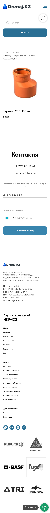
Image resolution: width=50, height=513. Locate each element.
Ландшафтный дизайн (12, 383)
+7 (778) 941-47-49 (25, 166)
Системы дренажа (11, 370)
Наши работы (8, 341)
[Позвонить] (44, 507)
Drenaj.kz (6, 52)
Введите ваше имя (12, 195)
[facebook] (24, 429)
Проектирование (10, 387)
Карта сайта (8, 349)
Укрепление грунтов (11, 391)
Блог (5, 353)
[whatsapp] (5, 429)
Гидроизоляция (9, 366)
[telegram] (11, 429)
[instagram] (18, 429)
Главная (6, 332)
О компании (8, 336)
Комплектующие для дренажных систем (19, 56)
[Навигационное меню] (45, 6)
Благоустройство (10, 379)
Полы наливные (9, 400)
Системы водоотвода (12, 395)
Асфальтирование (10, 375)
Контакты (7, 345)
